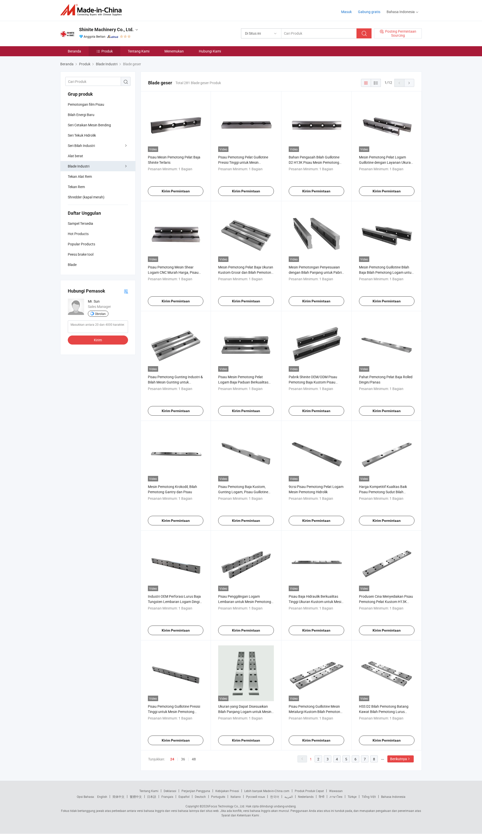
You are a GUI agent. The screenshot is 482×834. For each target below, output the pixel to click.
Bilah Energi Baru (81, 114)
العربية (288, 797)
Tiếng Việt (369, 797)
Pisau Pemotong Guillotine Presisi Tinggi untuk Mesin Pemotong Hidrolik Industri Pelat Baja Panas (174, 711)
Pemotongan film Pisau (86, 104)
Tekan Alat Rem (80, 176)
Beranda (74, 51)
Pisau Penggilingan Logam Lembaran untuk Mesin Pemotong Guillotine (244, 601)
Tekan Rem (76, 186)
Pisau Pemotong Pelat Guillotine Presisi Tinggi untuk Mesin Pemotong (243, 162)
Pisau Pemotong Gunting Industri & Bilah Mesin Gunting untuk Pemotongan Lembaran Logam (175, 382)
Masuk (346, 11)
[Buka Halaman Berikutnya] (409, 83)
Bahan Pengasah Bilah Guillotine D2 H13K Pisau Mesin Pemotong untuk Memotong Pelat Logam (314, 162)
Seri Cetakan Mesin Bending (89, 125)
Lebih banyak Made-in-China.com (266, 791)
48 (194, 759)
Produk (107, 51)
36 (183, 759)
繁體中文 (136, 797)
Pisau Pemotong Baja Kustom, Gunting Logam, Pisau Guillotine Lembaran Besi (243, 491)
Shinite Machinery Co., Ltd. (106, 29)
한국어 (274, 797)
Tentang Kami (138, 51)
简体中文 (118, 797)
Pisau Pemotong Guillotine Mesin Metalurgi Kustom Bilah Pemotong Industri (315, 711)
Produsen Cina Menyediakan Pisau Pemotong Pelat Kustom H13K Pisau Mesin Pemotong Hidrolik (386, 601)
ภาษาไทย (336, 797)
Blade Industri (78, 166)
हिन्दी (321, 797)
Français (167, 797)
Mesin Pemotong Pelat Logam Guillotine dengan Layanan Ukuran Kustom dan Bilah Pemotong (386, 162)
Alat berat (75, 155)
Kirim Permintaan (176, 191)
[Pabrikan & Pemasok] (92, 10)
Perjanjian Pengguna (196, 791)
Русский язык (255, 797)
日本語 (151, 797)
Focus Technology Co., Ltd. (227, 806)
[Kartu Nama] (126, 291)
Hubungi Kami (210, 51)
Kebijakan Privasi (227, 791)
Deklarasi (170, 791)
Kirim (98, 340)
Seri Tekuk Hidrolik (82, 135)
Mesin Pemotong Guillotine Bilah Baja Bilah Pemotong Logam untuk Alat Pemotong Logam (386, 272)
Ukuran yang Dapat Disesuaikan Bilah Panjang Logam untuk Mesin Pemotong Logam (244, 711)
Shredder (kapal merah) (86, 197)
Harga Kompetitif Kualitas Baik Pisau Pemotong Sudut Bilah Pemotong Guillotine (383, 491)
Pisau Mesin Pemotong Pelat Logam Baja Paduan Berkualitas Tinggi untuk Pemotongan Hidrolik (244, 382)
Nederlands (306, 797)
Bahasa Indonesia (393, 797)
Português (218, 797)
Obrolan (100, 314)
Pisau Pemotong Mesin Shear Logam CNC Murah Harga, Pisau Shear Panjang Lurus (173, 272)
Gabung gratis (369, 11)
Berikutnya (398, 758)
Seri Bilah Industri (81, 145)
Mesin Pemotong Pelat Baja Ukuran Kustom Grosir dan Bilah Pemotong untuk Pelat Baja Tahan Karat (245, 272)
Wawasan (336, 791)
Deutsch (200, 797)
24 (172, 759)
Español (184, 797)
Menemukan (174, 51)
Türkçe (352, 797)
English (102, 797)
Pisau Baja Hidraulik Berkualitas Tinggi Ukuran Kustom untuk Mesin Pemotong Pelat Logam (316, 601)
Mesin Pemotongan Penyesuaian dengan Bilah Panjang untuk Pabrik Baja (316, 272)
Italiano (235, 797)
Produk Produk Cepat (309, 791)
